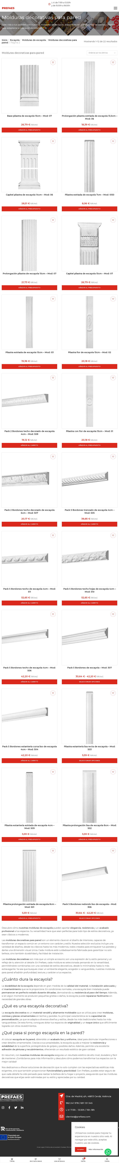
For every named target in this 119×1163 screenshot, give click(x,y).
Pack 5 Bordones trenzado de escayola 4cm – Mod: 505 (89, 511)
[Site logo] (8, 8)
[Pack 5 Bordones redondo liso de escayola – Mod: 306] (89, 874)
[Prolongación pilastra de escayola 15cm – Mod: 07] (29, 243)
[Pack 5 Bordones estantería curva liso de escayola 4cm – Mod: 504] (29, 716)
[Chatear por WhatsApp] (107, 1152)
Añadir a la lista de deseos (53, 62)
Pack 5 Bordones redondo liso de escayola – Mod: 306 (90, 905)
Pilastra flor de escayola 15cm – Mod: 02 (89, 352)
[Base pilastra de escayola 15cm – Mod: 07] (29, 85)
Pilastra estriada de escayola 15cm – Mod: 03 (29, 352)
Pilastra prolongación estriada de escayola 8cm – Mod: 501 (29, 905)
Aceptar (80, 1149)
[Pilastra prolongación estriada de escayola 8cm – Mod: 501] (29, 874)
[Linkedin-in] (22, 1108)
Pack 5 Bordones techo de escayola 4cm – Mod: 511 (29, 590)
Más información (96, 1149)
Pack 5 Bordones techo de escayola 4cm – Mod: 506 (29, 669)
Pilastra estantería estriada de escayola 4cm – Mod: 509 (29, 827)
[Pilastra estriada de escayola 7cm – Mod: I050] (89, 164)
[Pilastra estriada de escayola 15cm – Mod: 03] (29, 322)
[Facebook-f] (9, 1108)
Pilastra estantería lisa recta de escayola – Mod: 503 (89, 748)
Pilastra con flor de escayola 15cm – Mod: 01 (89, 431)
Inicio (4, 40)
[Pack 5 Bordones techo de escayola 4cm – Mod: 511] (29, 558)
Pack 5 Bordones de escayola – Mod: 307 (89, 667)
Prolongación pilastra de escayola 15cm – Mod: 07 (29, 273)
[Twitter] (16, 1108)
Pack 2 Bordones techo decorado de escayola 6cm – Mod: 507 (29, 511)
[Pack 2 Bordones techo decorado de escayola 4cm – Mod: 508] (29, 401)
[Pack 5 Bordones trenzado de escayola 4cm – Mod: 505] (89, 480)
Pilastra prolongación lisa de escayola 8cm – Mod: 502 (89, 827)
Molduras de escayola (34, 40)
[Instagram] (3, 1108)
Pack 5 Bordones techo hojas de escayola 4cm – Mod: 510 (89, 590)
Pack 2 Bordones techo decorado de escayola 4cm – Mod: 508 (29, 432)
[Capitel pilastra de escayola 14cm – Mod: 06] (29, 164)
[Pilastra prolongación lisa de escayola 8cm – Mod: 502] (89, 795)
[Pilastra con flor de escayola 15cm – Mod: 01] (89, 401)
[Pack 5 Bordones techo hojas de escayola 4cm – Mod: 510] (89, 558)
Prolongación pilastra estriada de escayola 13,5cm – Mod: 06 (89, 117)
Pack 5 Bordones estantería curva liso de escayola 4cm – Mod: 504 (29, 748)
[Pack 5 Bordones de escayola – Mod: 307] (89, 637)
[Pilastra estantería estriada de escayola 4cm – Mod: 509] (29, 795)
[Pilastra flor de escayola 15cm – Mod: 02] (89, 322)
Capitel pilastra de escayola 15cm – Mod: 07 (89, 273)
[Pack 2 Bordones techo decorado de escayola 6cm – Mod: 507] (29, 480)
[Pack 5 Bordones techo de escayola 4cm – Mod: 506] (29, 637)
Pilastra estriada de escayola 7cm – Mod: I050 (89, 194)
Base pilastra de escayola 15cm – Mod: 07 (29, 116)
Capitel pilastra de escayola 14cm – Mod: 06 (29, 194)
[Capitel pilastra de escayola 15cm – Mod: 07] (89, 243)
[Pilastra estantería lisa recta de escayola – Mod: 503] (89, 716)
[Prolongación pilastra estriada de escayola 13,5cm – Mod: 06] (89, 85)
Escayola (15, 40)
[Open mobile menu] (115, 8)
